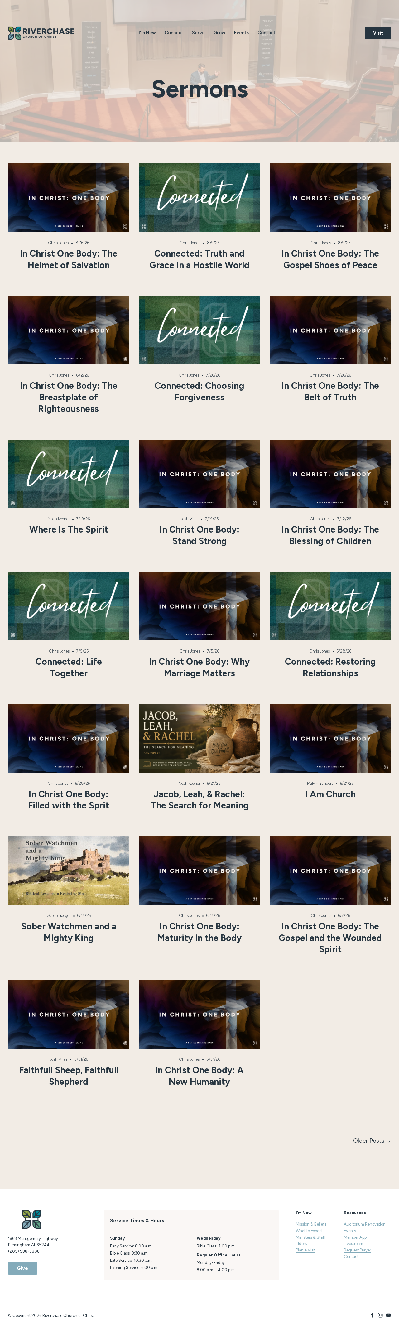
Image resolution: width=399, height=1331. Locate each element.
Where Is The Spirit (68, 529)
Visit (378, 33)
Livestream (353, 1243)
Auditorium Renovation (365, 1224)
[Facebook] (372, 1315)
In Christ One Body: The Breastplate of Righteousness (69, 397)
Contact (266, 33)
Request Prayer (357, 1250)
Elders (301, 1243)
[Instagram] (380, 1315)
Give (22, 1268)
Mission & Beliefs (311, 1224)
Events (241, 33)
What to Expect (309, 1230)
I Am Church (330, 794)
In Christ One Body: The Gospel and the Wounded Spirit (330, 938)
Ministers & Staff (311, 1237)
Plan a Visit (305, 1250)
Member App (355, 1237)
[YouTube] (388, 1315)
